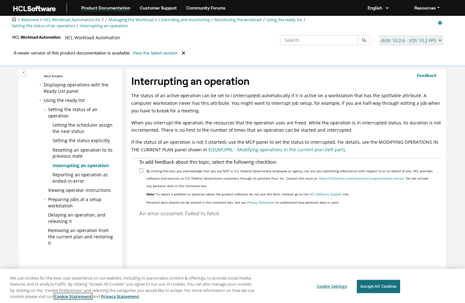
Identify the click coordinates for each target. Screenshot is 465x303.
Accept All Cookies (378, 286)
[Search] (364, 40)
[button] (41, 85)
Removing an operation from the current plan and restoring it (80, 236)
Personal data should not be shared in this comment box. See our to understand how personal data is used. (242, 202)
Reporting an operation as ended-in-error (80, 178)
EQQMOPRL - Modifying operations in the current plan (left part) (276, 150)
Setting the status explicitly (81, 140)
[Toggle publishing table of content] (24, 72)
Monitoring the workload (238, 19)
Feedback (427, 75)
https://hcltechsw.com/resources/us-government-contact (361, 178)
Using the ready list (284, 19)
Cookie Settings (332, 286)
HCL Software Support (325, 194)
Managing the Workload (131, 19)
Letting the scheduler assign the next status (83, 128)
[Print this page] (440, 23)
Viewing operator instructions (79, 190)
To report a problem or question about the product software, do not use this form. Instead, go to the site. (248, 194)
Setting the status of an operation (43, 25)
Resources (425, 8)
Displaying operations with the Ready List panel (76, 88)
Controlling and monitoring (184, 19)
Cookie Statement (73, 296)
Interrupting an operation (104, 25)
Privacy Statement (261, 202)
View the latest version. (156, 52)
